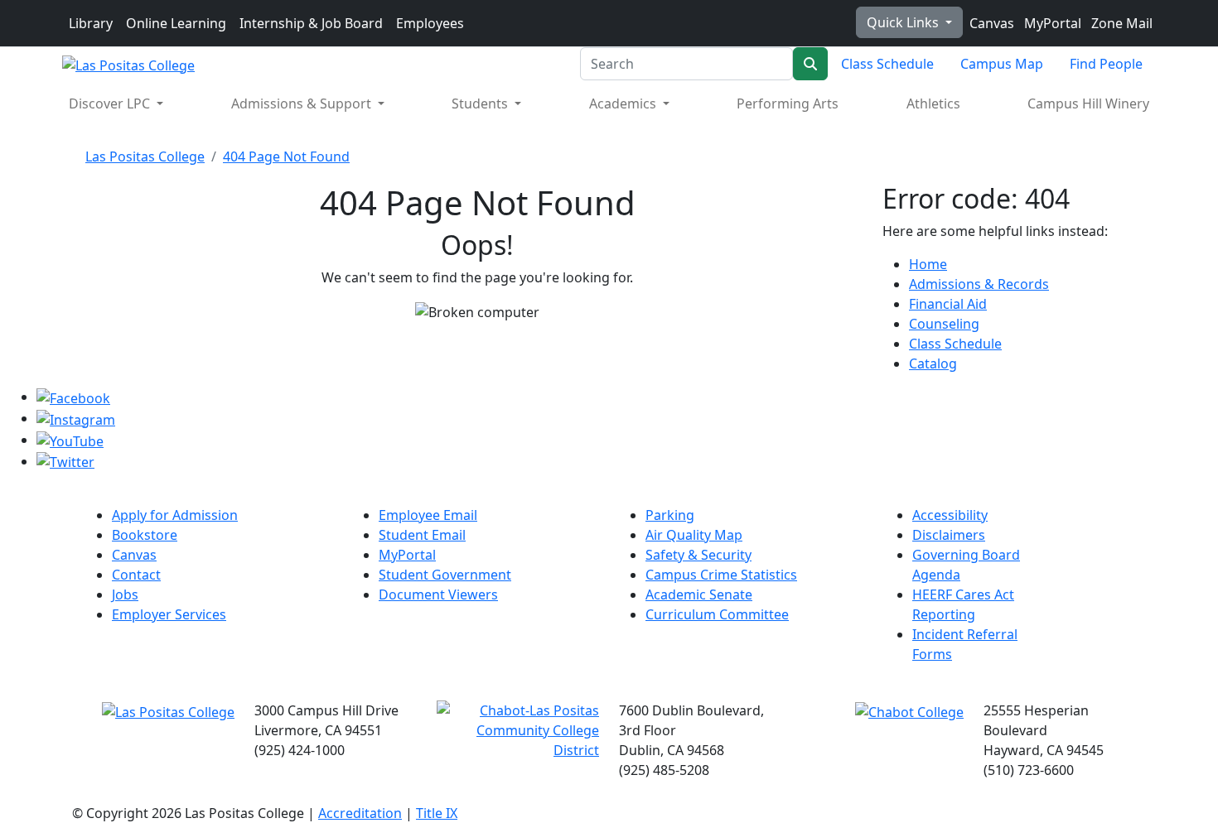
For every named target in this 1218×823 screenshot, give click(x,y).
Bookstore (144, 535)
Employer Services (169, 614)
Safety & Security (698, 555)
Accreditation (360, 813)
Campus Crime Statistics (721, 575)
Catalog (933, 363)
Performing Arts (788, 103)
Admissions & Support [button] (303, 103)
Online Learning (176, 23)
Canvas (990, 23)
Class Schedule (887, 64)
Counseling (944, 324)
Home (928, 264)
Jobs (125, 594)
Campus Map (1001, 64)
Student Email (422, 535)
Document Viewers (438, 594)
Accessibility (950, 515)
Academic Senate (698, 594)
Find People (1106, 64)
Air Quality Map (693, 535)
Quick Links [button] (904, 22)
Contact (136, 575)
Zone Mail (1120, 23)
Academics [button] (624, 103)
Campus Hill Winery (1088, 103)
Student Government (445, 575)
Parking (669, 515)
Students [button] (481, 103)
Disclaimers (948, 535)
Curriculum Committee (717, 614)
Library (91, 23)
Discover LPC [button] (111, 103)
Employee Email (428, 515)
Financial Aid (948, 304)
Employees (430, 23)
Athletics (933, 103)
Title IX (436, 813)
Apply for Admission (175, 515)
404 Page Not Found (286, 156)
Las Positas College (145, 156)
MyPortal (1051, 23)
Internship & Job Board (311, 23)
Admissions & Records (979, 284)
